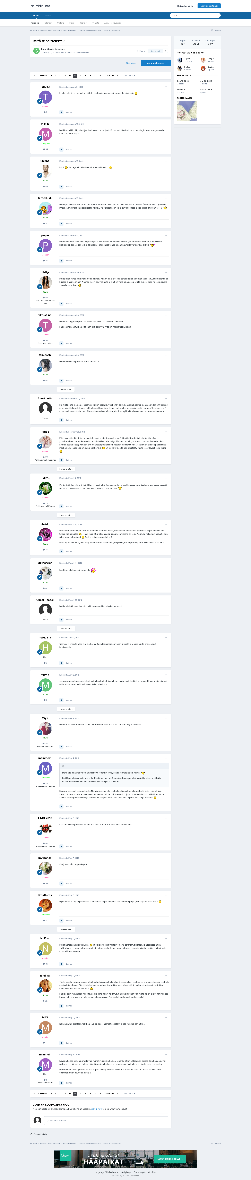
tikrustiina (44, 315)
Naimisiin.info (40, 6)
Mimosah (45, 355)
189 (46, 186)
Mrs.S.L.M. (45, 198)
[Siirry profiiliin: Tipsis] (179, 60)
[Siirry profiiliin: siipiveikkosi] (36, 51)
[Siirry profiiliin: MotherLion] (45, 573)
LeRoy (187, 67)
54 (46, 883)
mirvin (45, 674)
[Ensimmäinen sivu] (34, 76)
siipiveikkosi (59, 49)
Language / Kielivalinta (106, 1172)
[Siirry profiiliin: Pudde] (45, 442)
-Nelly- (45, 272)
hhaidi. (45, 524)
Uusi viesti (131, 63)
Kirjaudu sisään (185, 6)
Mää (45, 1017)
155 (46, 297)
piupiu (45, 235)
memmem (44, 758)
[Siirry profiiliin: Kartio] (203, 68)
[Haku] (217, 15)
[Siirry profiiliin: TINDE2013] (45, 828)
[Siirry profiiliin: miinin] (45, 134)
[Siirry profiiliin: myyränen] (45, 868)
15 (85, 76)
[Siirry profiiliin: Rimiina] (45, 985)
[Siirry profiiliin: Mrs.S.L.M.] (45, 208)
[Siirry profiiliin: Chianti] (45, 171)
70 (46, 549)
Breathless (45, 895)
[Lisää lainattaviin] (61, 112)
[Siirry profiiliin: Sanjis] (203, 60)
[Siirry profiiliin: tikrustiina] (45, 325)
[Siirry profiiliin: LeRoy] (179, 68)
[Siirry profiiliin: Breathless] (45, 905)
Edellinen (42, 76)
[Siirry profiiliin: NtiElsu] (45, 948)
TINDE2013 (45, 818)
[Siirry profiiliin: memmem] (45, 768)
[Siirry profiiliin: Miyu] (45, 728)
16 (90, 76)
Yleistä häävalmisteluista (77, 52)
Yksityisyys (126, 1172)
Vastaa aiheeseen (156, 63)
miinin (45, 123)
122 (46, 843)
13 (75, 76)
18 (100, 76)
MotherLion (44, 562)
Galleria (60, 23)
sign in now (96, 1109)
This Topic (205, 15)
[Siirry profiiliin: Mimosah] (45, 365)
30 (46, 260)
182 (46, 380)
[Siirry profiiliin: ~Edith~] (45, 488)
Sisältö (48, 15)
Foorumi (35, 23)
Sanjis (211, 58)
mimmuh (45, 1054)
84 (46, 149)
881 (46, 588)
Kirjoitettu (71, 87)
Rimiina (45, 975)
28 (46, 964)
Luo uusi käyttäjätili (209, 6)
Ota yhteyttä (140, 1172)
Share (141, 51)
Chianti (45, 160)
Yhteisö (36, 15)
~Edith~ (45, 477)
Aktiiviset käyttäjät (112, 23)
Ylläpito (95, 23)
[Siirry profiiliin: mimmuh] (45, 1064)
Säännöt (83, 23)
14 (80, 76)
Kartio (211, 67)
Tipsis (187, 58)
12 (70, 76)
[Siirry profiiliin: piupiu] (45, 245)
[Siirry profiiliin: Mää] (45, 1027)
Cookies (152, 1172)
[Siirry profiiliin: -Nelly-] (45, 282)
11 (65, 76)
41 (46, 340)
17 (95, 76)
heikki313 (45, 637)
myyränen (45, 857)
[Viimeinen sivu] (118, 76)
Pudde (45, 431)
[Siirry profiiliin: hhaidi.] (45, 534)
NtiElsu (45, 938)
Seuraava (109, 76)
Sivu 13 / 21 (129, 76)
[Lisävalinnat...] (166, 87)
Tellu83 (45, 86)
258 (46, 743)
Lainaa (69, 112)
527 (46, 1001)
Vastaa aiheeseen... (58, 1120)
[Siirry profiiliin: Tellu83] (45, 97)
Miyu (45, 718)
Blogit (71, 23)
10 (60, 76)
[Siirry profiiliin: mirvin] (45, 685)
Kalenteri (48, 23)
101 (46, 223)
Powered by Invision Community (125, 1176)
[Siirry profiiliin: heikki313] (45, 647)
